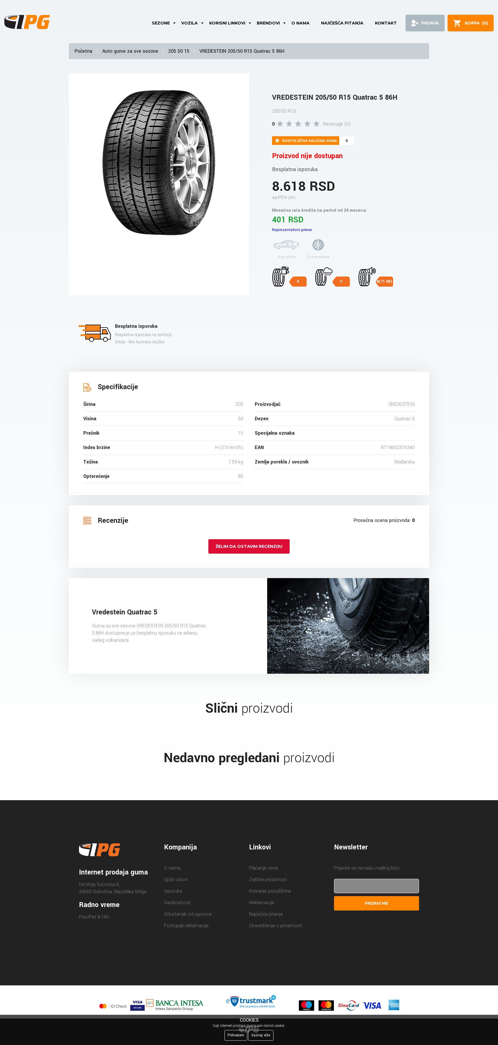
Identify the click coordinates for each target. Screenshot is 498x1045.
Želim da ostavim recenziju (249, 546)
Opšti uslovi (176, 879)
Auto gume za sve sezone (130, 51)
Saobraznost (177, 902)
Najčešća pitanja (342, 23)
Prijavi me (376, 903)
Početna (83, 51)
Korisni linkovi (227, 23)
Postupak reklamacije (186, 925)
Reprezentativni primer (292, 229)
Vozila (189, 23)
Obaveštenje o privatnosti (275, 925)
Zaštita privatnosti (268, 879)
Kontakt (386, 23)
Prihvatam (236, 1035)
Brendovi (268, 23)
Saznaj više (260, 1035)
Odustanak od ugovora (188, 914)
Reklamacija (261, 902)
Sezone (161, 23)
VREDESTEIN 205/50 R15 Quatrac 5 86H (241, 51)
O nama (300, 23)
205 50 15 (178, 51)
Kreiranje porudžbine (270, 891)
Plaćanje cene (263, 868)
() (476, 23)
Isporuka (173, 891)
